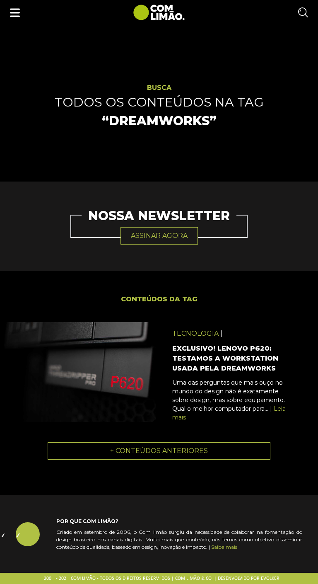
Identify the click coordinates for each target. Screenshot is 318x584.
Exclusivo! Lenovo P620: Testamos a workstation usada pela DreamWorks (225, 358)
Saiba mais (224, 547)
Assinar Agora (159, 236)
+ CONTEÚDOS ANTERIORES (159, 451)
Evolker (270, 578)
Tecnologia (195, 333)
